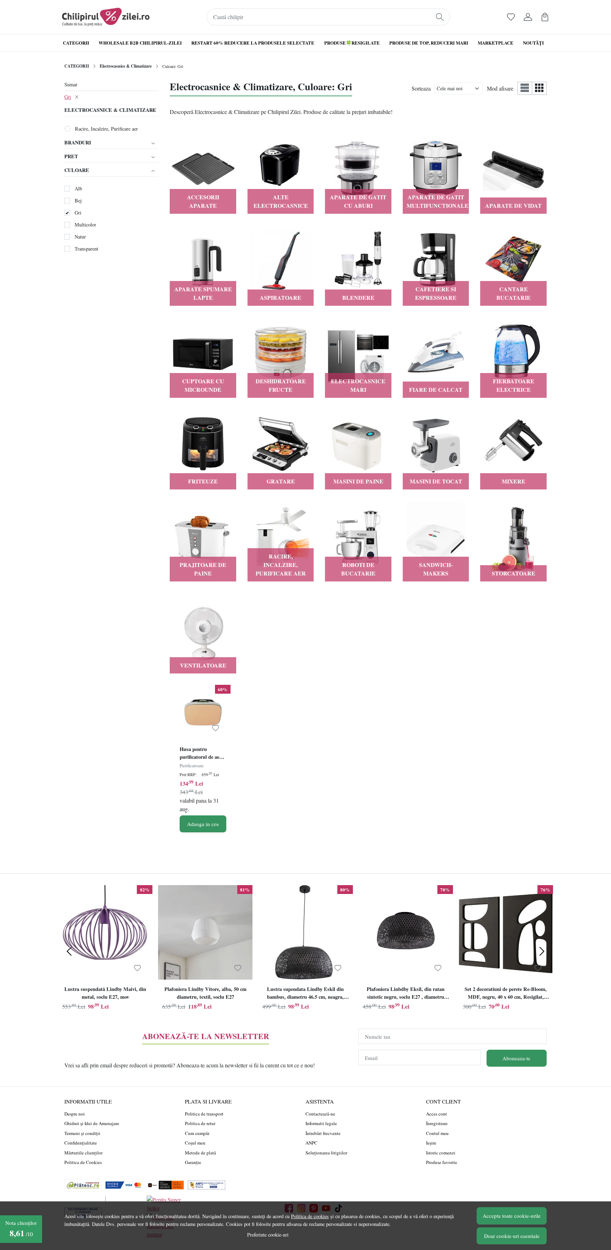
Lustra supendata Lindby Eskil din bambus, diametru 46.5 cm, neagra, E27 (305, 993)
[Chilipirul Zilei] (106, 17)
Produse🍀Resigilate (352, 42)
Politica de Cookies (83, 1162)
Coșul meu (195, 1143)
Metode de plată (200, 1152)
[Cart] (545, 17)
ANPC (312, 1143)
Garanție (193, 1162)
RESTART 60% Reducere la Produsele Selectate (252, 42)
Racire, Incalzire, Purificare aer (106, 128)
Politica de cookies (310, 1216)
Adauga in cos (203, 823)
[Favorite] (511, 17)
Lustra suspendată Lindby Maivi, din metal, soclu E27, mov (105, 992)
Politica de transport (204, 1114)
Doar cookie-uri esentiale (512, 1235)
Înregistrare (437, 1123)
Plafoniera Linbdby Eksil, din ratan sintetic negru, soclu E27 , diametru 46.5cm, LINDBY (405, 993)
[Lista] (524, 88)
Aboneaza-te (516, 1058)
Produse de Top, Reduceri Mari (428, 42)
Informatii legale (321, 1123)
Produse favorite (441, 1162)
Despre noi (74, 1114)
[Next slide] (541, 951)
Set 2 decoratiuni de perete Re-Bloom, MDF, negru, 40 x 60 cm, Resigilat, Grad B (506, 993)
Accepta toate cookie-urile (512, 1215)
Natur (80, 236)
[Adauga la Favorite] (215, 728)
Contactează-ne (320, 1114)
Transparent (86, 248)
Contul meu (437, 1133)
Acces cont (436, 1114)
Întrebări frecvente (323, 1133)
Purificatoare (192, 765)
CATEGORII (76, 66)
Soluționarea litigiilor (326, 1152)
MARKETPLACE (495, 42)
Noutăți (533, 42)
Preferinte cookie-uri (268, 1234)
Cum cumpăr (197, 1133)
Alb (78, 188)
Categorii (76, 42)
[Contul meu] (528, 17)
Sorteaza (421, 88)
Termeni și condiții (82, 1133)
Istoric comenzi (440, 1152)
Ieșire (431, 1143)
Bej (78, 200)
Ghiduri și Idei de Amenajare (91, 1123)
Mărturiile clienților (83, 1152)
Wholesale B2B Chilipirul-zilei (140, 42)
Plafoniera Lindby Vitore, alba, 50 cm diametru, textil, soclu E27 (205, 992)
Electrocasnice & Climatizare (126, 66)
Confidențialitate (80, 1143)
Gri (67, 96)
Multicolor (85, 224)
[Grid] (539, 88)
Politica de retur (200, 1123)
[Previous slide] (69, 951)
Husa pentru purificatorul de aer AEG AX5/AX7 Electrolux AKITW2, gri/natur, (203, 753)
